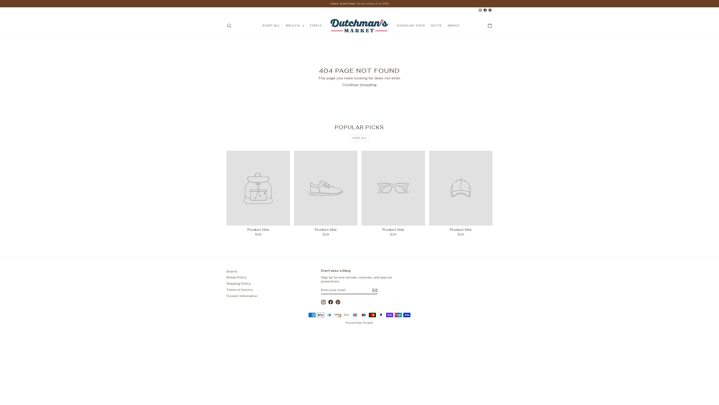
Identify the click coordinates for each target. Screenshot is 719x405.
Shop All (271, 25)
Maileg (293, 25)
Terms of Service (240, 290)
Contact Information (242, 296)
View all (359, 138)
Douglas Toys (411, 25)
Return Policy (237, 277)
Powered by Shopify (359, 322)
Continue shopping (359, 84)
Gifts (436, 25)
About (454, 25)
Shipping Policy (239, 283)
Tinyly (316, 25)
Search (232, 271)
